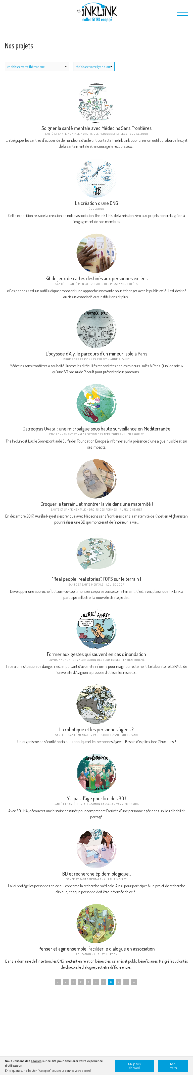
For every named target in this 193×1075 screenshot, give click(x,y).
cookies (36, 1061)
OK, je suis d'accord (134, 1066)
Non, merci (173, 1066)
